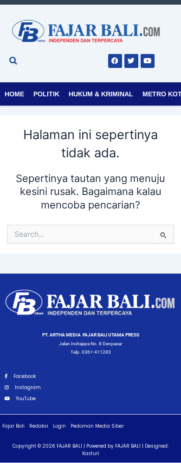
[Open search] (13, 60)
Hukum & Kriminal (101, 94)
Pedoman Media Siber (97, 426)
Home (14, 94)
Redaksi (38, 426)
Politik (46, 94)
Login (59, 426)
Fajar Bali (13, 426)
